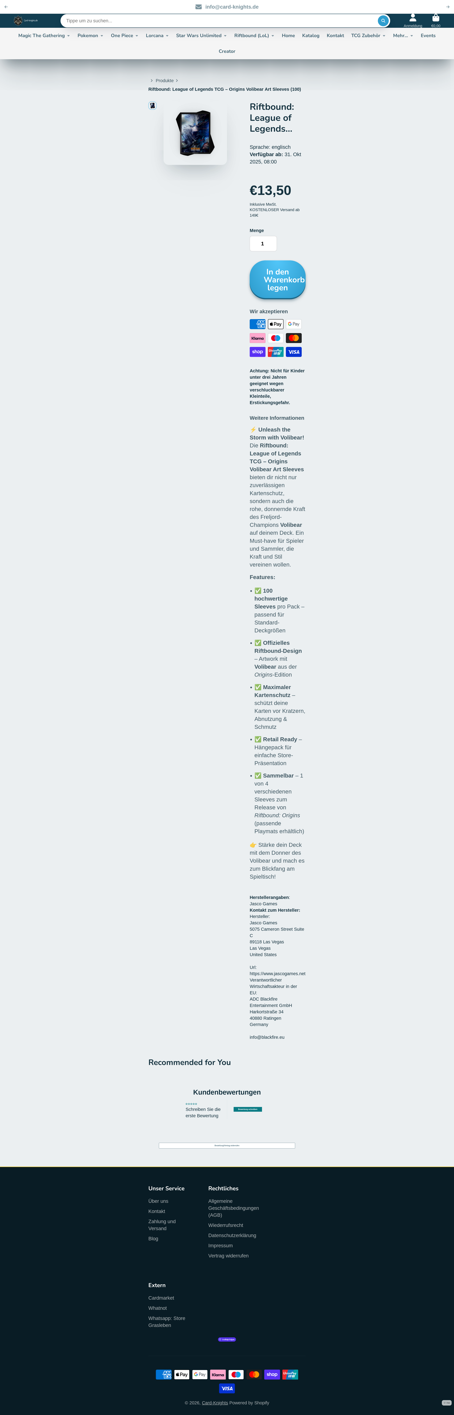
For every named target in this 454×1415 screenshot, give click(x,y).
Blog (153, 1238)
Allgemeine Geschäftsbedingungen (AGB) (233, 1208)
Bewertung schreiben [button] (247, 1109)
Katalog (310, 35)
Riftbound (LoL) (251, 35)
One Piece (122, 35)
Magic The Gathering (41, 35)
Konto (413, 21)
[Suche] (383, 20)
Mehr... (400, 35)
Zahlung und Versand (162, 1225)
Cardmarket (161, 1298)
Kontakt (335, 35)
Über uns (158, 1201)
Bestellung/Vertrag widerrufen (227, 1146)
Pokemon (88, 35)
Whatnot (157, 1308)
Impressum (220, 1245)
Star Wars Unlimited (199, 35)
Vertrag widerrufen (228, 1256)
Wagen (435, 21)
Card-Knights (215, 1402)
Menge (257, 230)
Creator (227, 51)
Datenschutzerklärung (232, 1235)
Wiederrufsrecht (225, 1225)
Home (288, 35)
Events (428, 35)
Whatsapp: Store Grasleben (166, 1321)
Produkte (165, 80)
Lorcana (155, 35)
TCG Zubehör (365, 35)
